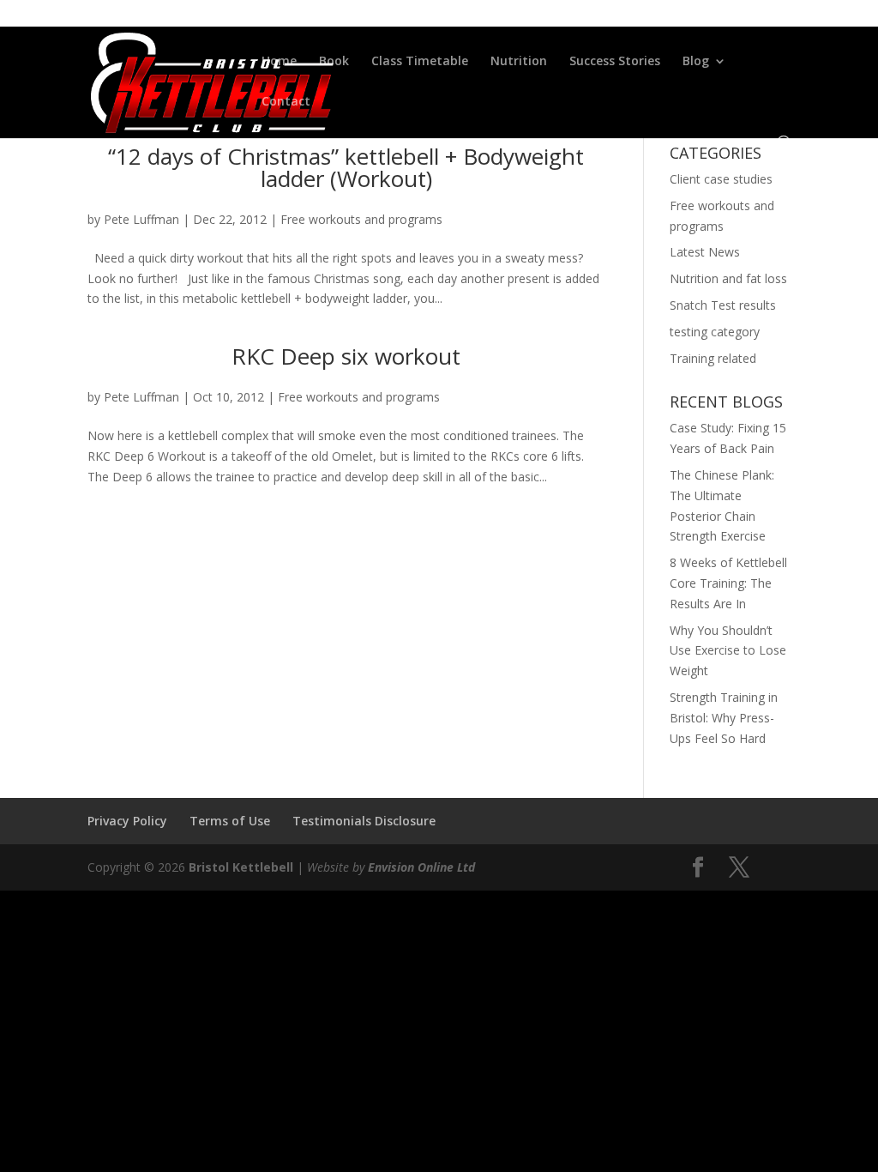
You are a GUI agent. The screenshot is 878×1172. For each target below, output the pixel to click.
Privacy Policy (127, 821)
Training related (713, 358)
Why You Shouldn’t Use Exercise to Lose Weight (728, 651)
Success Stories (614, 62)
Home (279, 62)
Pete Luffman (141, 219)
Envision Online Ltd (421, 867)
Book (334, 62)
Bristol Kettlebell (241, 867)
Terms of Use (229, 821)
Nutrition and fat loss (728, 278)
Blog (696, 62)
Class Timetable (419, 62)
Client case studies (721, 179)
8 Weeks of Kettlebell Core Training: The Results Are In (728, 583)
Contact (286, 102)
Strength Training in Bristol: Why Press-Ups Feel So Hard (724, 717)
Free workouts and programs (361, 219)
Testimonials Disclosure (364, 821)
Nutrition (518, 62)
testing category (715, 331)
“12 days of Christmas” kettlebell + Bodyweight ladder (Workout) (346, 167)
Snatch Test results (723, 305)
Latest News (705, 252)
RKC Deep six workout (346, 356)
